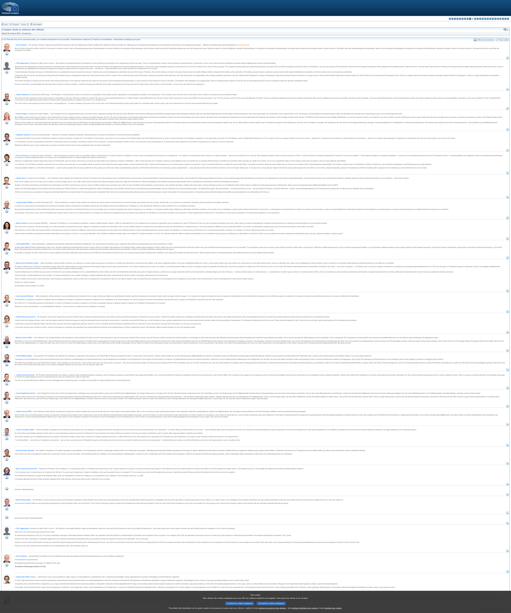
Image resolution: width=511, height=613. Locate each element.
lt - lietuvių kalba (483, 19)
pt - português (495, 19)
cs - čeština (455, 19)
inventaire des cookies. (333, 608)
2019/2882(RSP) (242, 45)
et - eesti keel (462, 19)
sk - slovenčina (500, 19)
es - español (452, 19)
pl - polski (493, 19)
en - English (468, 19)
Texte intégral (37, 24)
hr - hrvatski (475, 19)
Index (6, 24)
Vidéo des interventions (485, 40)
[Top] (507, 58)
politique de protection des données (272, 608)
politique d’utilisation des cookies (304, 608)
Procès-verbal (503, 40)
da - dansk (457, 19)
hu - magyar (485, 19)
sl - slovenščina (503, 19)
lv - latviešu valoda (480, 19)
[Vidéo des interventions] (7, 55)
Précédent (15, 24)
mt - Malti (488, 19)
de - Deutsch (460, 19)
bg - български (450, 19)
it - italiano (478, 19)
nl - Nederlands (490, 19)
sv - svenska (508, 19)
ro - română (498, 19)
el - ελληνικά (465, 19)
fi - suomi (505, 19)
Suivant (23, 24)
